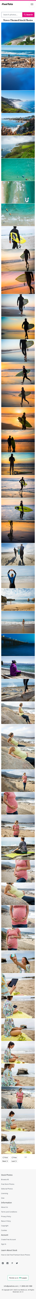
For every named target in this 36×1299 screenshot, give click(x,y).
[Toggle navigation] (32, 4)
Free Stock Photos (7, 1184)
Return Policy (6, 1221)
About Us (4, 1207)
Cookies (4, 1230)
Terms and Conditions (9, 1212)
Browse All (5, 1179)
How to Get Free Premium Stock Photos (15, 1255)
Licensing (4, 1193)
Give (2, 1198)
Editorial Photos (7, 1189)
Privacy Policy (6, 1216)
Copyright (4, 1226)
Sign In (3, 1244)
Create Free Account (8, 1239)
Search (29, 14)
